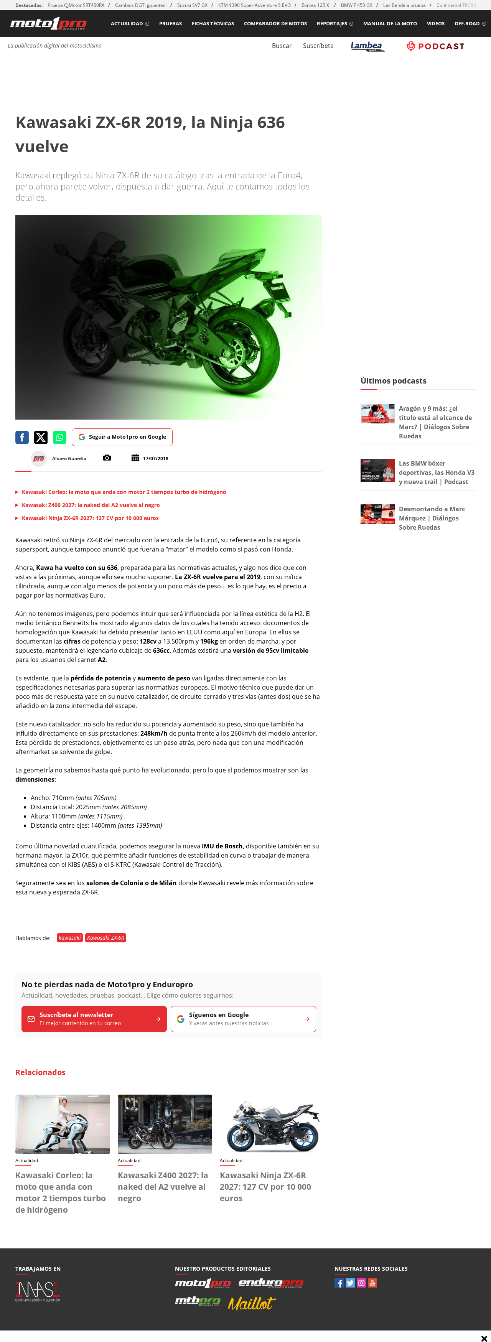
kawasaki (70, 937)
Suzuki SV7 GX (192, 5)
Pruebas (170, 23)
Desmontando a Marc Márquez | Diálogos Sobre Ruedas (432, 518)
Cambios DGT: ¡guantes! (140, 5)
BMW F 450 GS (356, 5)
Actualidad (127, 23)
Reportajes (332, 23)
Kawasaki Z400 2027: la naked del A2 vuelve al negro (163, 1187)
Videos (436, 23)
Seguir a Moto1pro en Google (127, 436)
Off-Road (467, 23)
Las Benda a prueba (404, 5)
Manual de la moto (390, 23)
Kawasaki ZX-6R (105, 937)
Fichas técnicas (213, 23)
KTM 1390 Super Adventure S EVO (254, 5)
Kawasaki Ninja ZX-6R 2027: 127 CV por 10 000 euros (265, 1187)
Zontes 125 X (316, 5)
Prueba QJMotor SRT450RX (76, 5)
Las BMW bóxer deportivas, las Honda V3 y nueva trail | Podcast (437, 472)
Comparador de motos (275, 23)
